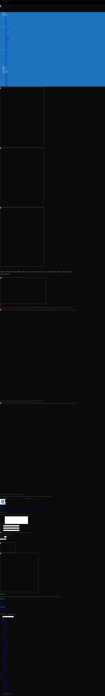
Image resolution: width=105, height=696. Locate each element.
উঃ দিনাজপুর (7, 36)
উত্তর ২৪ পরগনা (7, 28)
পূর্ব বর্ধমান (6, 34)
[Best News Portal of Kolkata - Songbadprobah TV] (6, 6)
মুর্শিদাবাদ (6, 31)
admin (22, 277)
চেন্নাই (6, 24)
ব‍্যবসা (3, 67)
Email (1, 528)
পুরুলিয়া (6, 41)
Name (1, 525)
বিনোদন (3, 69)
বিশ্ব (3, 66)
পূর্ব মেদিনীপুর (7, 38)
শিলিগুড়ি (6, 51)
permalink (33, 498)
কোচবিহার (6, 46)
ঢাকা (5, 76)
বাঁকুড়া (6, 42)
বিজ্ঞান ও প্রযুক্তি (5, 71)
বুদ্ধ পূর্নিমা (6, 83)
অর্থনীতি (3, 68)
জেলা (3, 26)
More (3, 72)
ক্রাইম (6, 84)
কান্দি (5, 61)
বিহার (5, 18)
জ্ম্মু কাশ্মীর (6, 75)
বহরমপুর (6, 60)
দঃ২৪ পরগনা (7, 29)
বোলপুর (6, 63)
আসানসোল (6, 52)
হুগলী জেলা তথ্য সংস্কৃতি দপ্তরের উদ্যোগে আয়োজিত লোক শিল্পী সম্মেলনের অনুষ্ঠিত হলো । (14, 508)
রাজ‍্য (3, 15)
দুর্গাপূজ (6, 81)
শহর (3, 49)
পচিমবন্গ (6, 17)
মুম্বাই (6, 23)
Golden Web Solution (9, 613)
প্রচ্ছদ (3, 12)
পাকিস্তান (6, 78)
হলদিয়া (6, 58)
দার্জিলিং (6, 48)
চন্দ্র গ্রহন (6, 82)
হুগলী (5, 33)
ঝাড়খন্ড (6, 20)
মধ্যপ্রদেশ (6, 22)
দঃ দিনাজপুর (6, 37)
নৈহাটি (6, 57)
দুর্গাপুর (6, 53)
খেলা (3, 70)
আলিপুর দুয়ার (7, 45)
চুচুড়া (5, 56)
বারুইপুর (6, 65)
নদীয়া (6, 30)
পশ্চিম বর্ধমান (7, 35)
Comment (2, 523)
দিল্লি (6, 21)
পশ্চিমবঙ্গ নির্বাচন (4, 14)
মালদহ (6, 44)
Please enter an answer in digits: (6, 534)
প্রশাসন (6, 79)
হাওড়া (6, 32)
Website (1, 530)
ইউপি (6, 19)
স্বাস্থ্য (6, 74)
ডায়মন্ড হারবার (7, 64)
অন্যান (6, 25)
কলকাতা (3, 13)
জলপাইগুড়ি (6, 47)
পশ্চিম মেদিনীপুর (7, 40)
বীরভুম (6, 43)
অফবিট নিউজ (7, 80)
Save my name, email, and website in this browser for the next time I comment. (16, 532)
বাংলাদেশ (6, 77)
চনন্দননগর (6, 55)
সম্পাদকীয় (6, 86)
